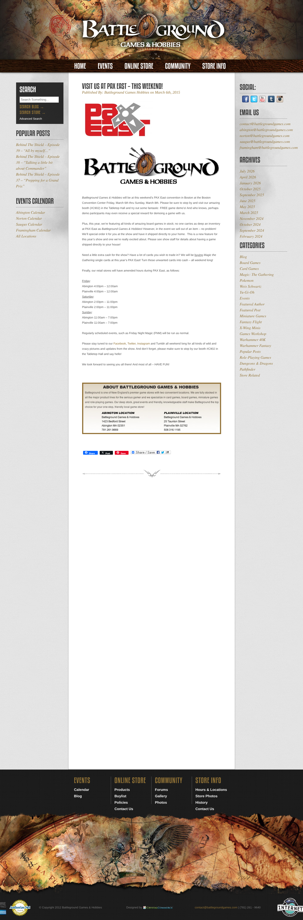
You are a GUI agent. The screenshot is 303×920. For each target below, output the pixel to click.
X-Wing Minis (250, 327)
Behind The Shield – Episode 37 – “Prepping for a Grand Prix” (38, 180)
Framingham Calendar (33, 230)
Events (105, 66)
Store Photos (207, 796)
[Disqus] (151, 555)
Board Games (250, 262)
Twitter (131, 343)
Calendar (81, 790)
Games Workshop (253, 333)
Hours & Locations (211, 790)
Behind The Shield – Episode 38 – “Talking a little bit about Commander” (38, 162)
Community (177, 66)
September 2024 (252, 230)
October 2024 (250, 224)
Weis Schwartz (251, 286)
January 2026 (250, 183)
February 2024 (251, 236)
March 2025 (249, 212)
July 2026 (247, 171)
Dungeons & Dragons (256, 363)
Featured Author (252, 304)
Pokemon (247, 280)
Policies (121, 803)
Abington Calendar (30, 212)
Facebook (119, 343)
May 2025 (247, 206)
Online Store (139, 66)
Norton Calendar (29, 218)
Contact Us (124, 809)
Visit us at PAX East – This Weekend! (122, 86)
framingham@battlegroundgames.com (269, 147)
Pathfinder (247, 369)
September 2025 (252, 194)
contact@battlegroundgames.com (265, 123)
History (202, 803)
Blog (243, 256)
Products (122, 790)
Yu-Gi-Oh (247, 292)
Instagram (143, 343)
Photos (161, 803)
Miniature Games (253, 315)
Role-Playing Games (255, 357)
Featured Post (250, 310)
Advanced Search (31, 118)
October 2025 (250, 188)
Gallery (161, 796)
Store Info (214, 66)
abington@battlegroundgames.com (266, 129)
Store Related (250, 375)
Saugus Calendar (29, 224)
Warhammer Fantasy (255, 345)
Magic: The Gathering (257, 274)
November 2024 (252, 218)
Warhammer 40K (253, 339)
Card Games (249, 268)
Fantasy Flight (251, 321)
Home (80, 66)
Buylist (120, 796)
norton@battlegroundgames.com (265, 135)
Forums (161, 790)
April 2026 (248, 177)
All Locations (26, 236)
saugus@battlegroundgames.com (265, 141)
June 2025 (247, 200)
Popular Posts (250, 351)
